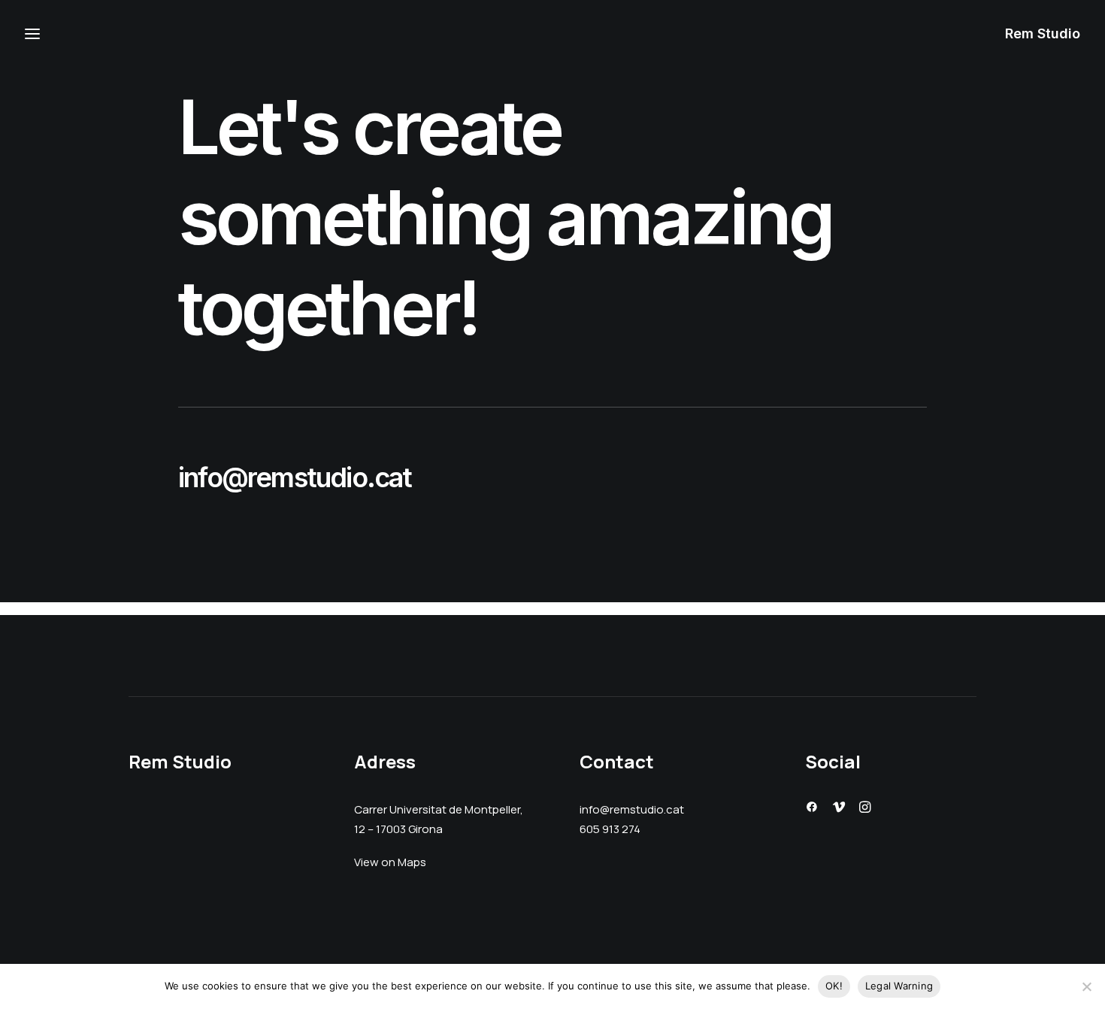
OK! (834, 986)
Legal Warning (899, 986)
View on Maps (390, 863)
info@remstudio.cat (295, 477)
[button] (812, 809)
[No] (1086, 986)
